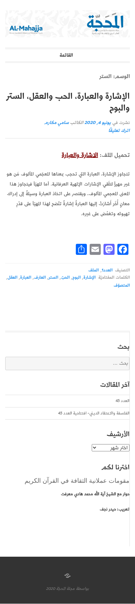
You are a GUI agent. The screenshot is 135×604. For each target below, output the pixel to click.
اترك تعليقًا (119, 130)
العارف (40, 277)
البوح (76, 277)
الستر (53, 277)
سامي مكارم (56, 122)
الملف (93, 270)
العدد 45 (122, 401)
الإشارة (89, 277)
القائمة (66, 55)
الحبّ (65, 277)
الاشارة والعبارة (80, 155)
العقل (12, 277)
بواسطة (82, 588)
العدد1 (107, 270)
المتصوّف (122, 285)
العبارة (25, 277)
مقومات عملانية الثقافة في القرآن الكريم (77, 480)
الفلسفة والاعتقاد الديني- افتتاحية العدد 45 (93, 413)
